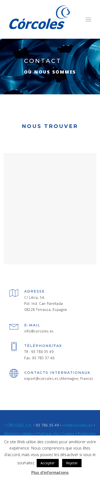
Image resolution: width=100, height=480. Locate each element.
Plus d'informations (50, 472)
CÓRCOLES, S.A (18, 425)
